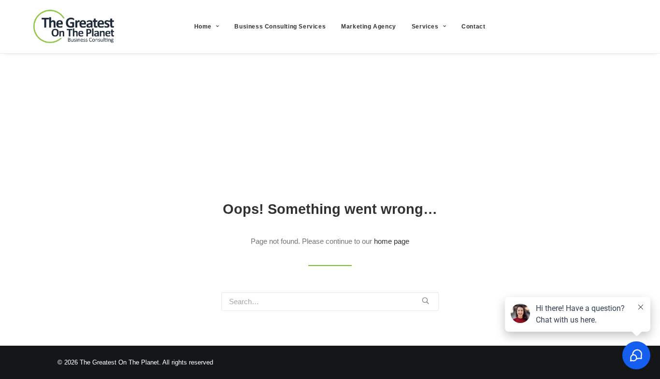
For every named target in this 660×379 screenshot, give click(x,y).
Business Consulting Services (280, 26)
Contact (473, 26)
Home (203, 26)
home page (391, 241)
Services (425, 26)
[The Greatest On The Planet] (75, 26)
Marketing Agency (368, 26)
